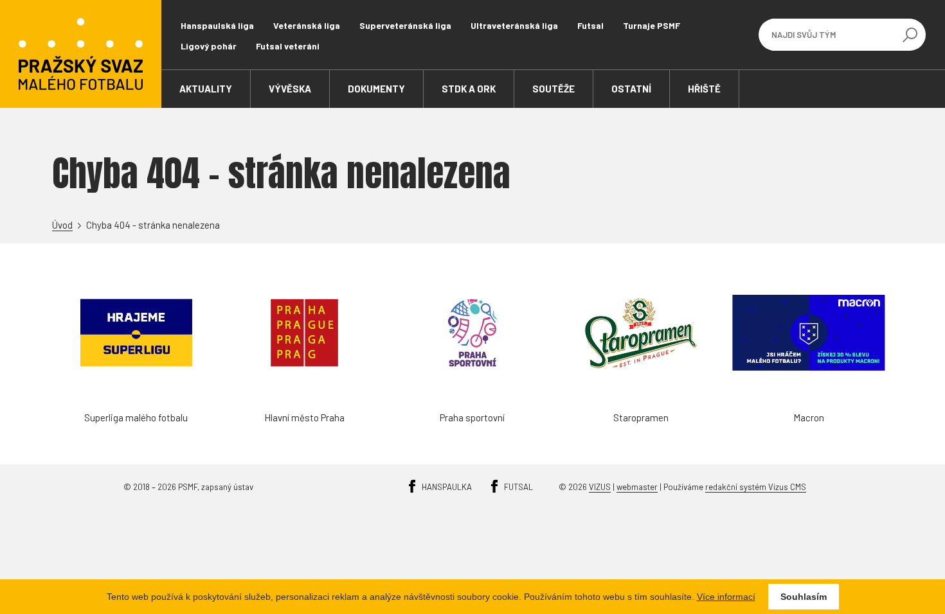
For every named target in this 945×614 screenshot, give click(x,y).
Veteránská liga (306, 25)
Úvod (62, 225)
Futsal (590, 25)
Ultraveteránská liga (514, 25)
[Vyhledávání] (910, 35)
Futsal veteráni (288, 45)
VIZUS (600, 487)
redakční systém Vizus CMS (755, 487)
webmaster (637, 487)
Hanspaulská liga (217, 25)
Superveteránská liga (405, 25)
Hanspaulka (447, 487)
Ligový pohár (209, 45)
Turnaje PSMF (651, 25)
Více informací (726, 597)
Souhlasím (803, 597)
